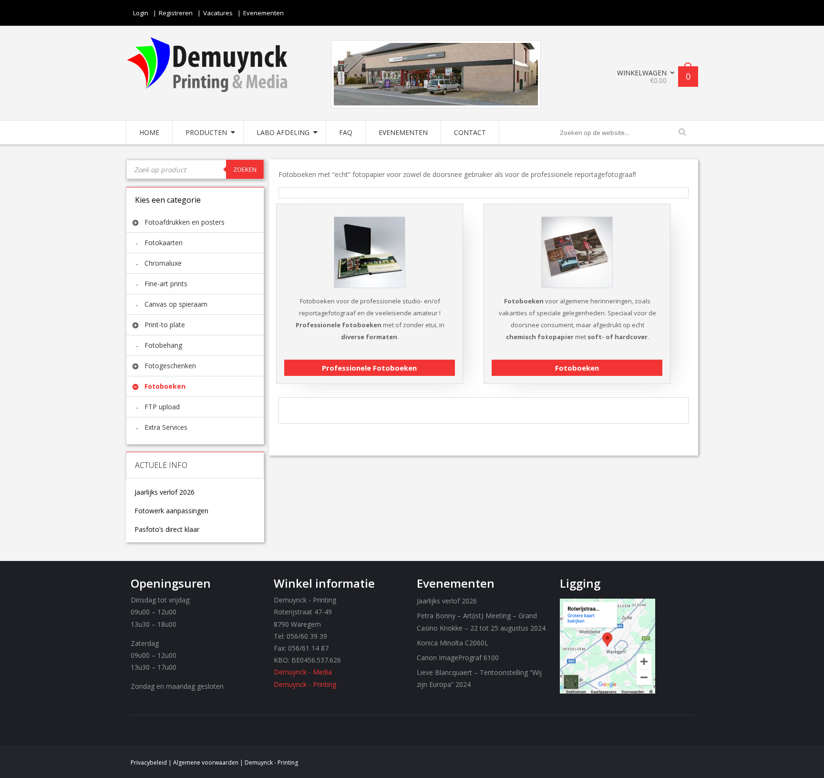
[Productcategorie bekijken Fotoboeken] (577, 215)
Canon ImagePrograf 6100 (458, 657)
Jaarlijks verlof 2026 (164, 492)
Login (140, 13)
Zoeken (245, 169)
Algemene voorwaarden (205, 762)
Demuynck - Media (303, 671)
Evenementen (263, 13)
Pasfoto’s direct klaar (166, 529)
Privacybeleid (149, 762)
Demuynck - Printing (305, 684)
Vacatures (218, 13)
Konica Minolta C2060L (452, 642)
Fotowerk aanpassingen (171, 511)
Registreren (176, 13)
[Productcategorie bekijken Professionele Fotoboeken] (369, 215)
